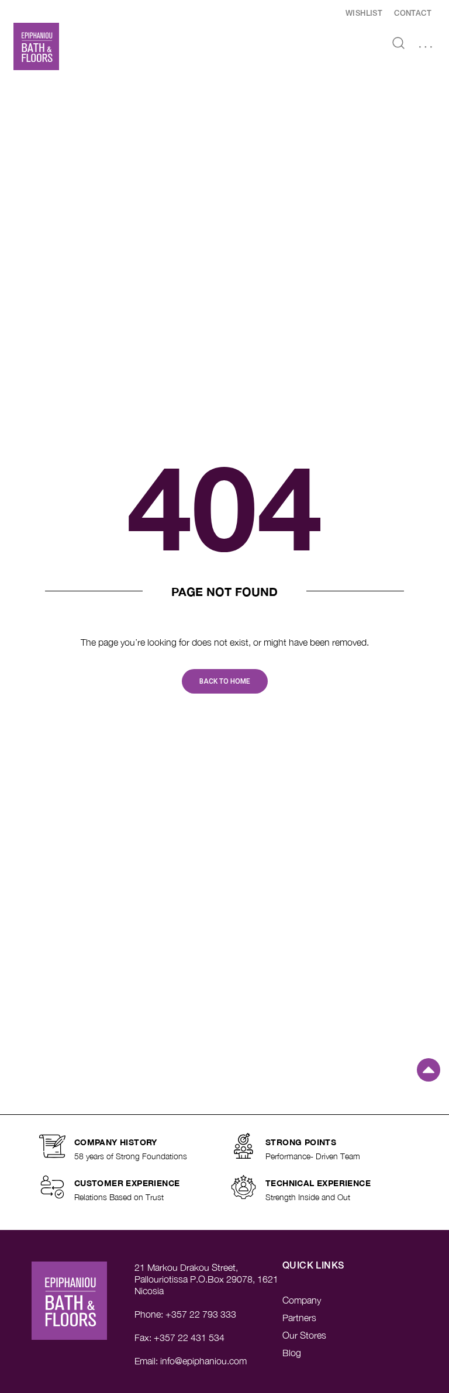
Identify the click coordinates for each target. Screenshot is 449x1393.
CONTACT (412, 14)
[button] (426, 47)
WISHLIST (364, 14)
